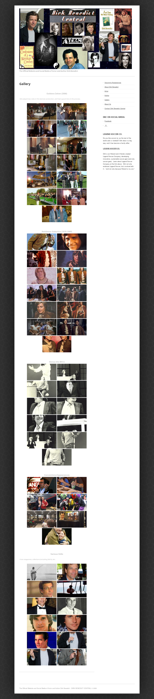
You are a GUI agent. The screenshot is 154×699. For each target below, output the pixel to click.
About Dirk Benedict (112, 87)
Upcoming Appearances (113, 82)
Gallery (107, 100)
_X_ (106, 125)
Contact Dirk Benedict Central (115, 108)
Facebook (108, 121)
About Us (108, 104)
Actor (106, 91)
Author (107, 95)
